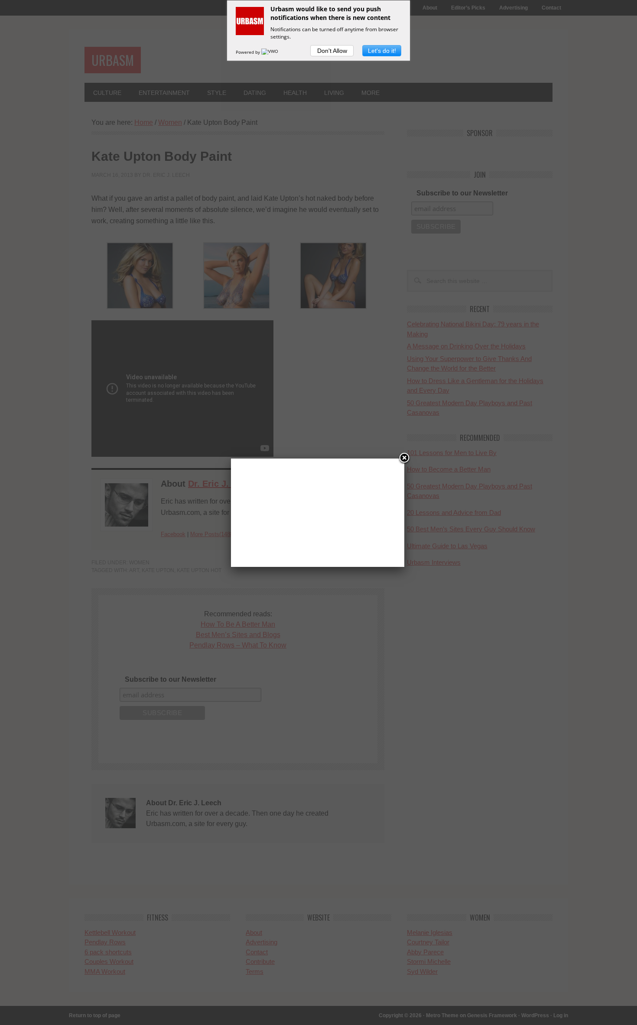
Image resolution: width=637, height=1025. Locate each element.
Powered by (248, 52)
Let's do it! (382, 50)
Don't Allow (332, 50)
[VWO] (270, 52)
